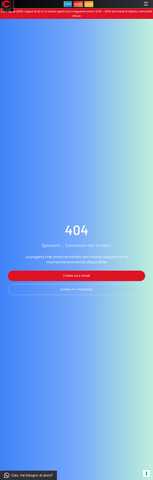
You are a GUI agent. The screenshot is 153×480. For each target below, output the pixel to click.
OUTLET (78, 4)
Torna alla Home (76, 276)
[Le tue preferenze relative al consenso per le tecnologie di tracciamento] (146, 473)
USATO (89, 4)
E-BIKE (67, 4)
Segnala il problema (76, 289)
